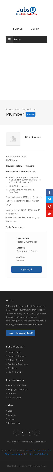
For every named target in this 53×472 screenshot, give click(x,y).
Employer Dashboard (18, 389)
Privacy (11, 419)
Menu (17, 39)
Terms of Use (14, 423)
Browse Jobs (14, 352)
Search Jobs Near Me (36, 450)
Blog (10, 411)
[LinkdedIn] (37, 433)
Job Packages (14, 397)
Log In (35, 29)
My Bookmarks (15, 372)
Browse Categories (17, 356)
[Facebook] (16, 433)
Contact (11, 415)
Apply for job (26, 269)
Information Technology (20, 109)
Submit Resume (16, 360)
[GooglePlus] (30, 433)
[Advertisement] (26, 73)
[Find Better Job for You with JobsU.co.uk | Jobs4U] (26, 11)
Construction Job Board (36, 454)
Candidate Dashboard (18, 364)
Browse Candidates (17, 385)
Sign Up (18, 29)
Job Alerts (12, 368)
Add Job (12, 393)
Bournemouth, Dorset (27, 251)
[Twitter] (23, 433)
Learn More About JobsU (21, 333)
